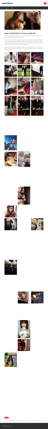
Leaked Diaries (7, 3)
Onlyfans (7, 7)
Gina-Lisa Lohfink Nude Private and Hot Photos (35, 420)
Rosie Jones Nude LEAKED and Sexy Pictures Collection (14, 420)
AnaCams (12, 7)
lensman (12, 31)
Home (2, 7)
